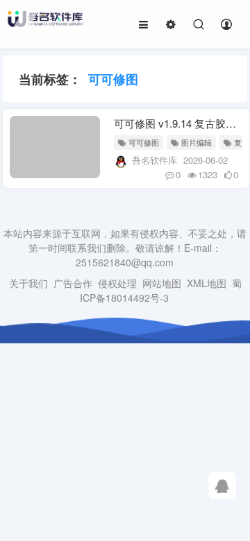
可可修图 (143, 142)
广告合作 (72, 283)
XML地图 (206, 283)
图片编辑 (196, 142)
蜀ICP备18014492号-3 (161, 290)
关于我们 (28, 283)
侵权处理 (117, 283)
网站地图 (161, 283)
